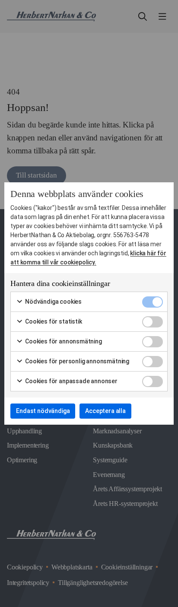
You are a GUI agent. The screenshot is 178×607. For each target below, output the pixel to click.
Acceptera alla (105, 410)
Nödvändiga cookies (53, 301)
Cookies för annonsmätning (63, 341)
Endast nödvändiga (43, 410)
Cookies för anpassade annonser (71, 381)
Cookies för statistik (53, 321)
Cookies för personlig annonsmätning (76, 361)
